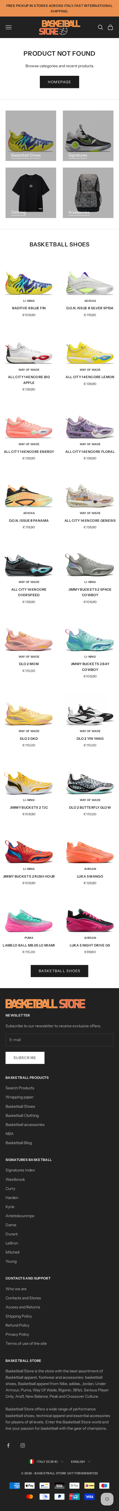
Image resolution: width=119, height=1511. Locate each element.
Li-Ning (29, 301)
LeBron (12, 1243)
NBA (10, 1133)
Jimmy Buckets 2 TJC (29, 807)
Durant (12, 1234)
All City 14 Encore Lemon (90, 377)
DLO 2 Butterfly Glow (90, 807)
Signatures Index (20, 1170)
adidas (90, 301)
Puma (29, 938)
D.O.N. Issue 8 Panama (29, 520)
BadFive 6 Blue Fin (29, 308)
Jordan (90, 869)
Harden (12, 1197)
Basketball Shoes (26, 155)
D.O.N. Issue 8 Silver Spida (90, 308)
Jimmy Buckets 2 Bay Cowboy (90, 666)
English (78, 1462)
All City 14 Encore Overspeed (28, 592)
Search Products (20, 1087)
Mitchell (12, 1252)
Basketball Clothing (22, 1115)
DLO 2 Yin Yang (90, 738)
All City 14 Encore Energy (29, 452)
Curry (10, 1188)
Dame (11, 1224)
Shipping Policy (19, 1316)
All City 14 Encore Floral (90, 452)
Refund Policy (17, 1325)
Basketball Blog (19, 1142)
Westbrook (15, 1179)
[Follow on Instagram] (22, 1445)
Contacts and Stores (23, 1297)
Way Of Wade (29, 370)
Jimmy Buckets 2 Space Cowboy (90, 592)
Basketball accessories (25, 1124)
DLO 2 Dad (29, 738)
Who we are (16, 1288)
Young (11, 1261)
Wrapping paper (19, 1097)
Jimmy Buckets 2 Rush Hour (29, 876)
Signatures (77, 155)
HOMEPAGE (59, 82)
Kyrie (10, 1206)
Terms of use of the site (26, 1343)
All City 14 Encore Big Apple (29, 380)
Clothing (18, 212)
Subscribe (25, 1057)
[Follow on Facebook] (8, 1445)
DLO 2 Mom (29, 664)
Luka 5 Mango (90, 876)
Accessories (79, 212)
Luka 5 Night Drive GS (90, 945)
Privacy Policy (17, 1334)
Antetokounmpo (20, 1215)
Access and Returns (23, 1307)
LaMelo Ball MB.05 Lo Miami (29, 945)
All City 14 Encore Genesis (90, 520)
